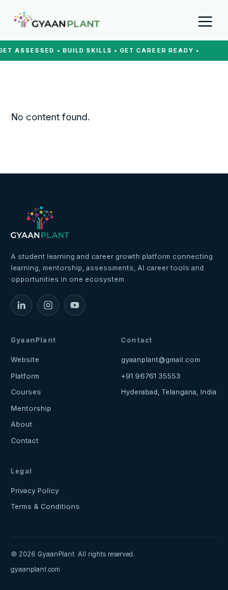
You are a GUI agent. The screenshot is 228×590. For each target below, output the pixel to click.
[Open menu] (205, 20)
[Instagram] (48, 305)
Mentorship (31, 408)
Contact (25, 440)
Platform (25, 376)
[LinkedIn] (21, 305)
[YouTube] (75, 305)
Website (25, 359)
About (21, 424)
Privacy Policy (35, 490)
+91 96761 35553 (150, 376)
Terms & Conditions (45, 506)
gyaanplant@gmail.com (160, 359)
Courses (26, 391)
